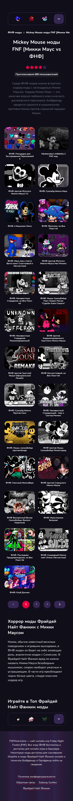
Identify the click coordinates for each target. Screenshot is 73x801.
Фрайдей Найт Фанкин (36, 788)
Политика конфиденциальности (36, 776)
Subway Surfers (48, 782)
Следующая (59, 604)
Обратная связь (25, 782)
